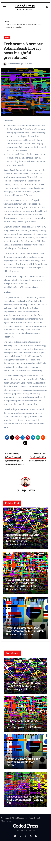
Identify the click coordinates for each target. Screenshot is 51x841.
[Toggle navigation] (4, 7)
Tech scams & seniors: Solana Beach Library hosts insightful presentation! (23, 50)
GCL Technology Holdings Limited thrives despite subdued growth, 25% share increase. (23, 584)
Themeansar (6, 821)
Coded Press (25, 6)
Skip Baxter (15, 63)
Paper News (34, 818)
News (7, 37)
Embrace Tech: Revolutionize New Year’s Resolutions (37, 457)
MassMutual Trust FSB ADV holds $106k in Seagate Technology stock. (23, 538)
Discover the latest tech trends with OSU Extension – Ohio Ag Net (25, 799)
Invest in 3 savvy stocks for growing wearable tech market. (25, 629)
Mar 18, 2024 (28, 544)
